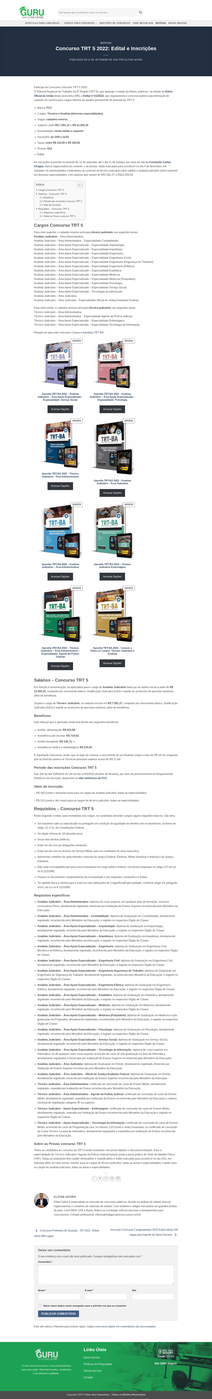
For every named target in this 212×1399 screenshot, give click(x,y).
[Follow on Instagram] (185, 2)
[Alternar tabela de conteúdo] (78, 185)
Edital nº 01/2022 (93, 95)
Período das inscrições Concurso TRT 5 (63, 201)
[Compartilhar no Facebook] (94, 1178)
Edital (40, 154)
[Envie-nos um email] (191, 2)
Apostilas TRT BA (93, 332)
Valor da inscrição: (52, 205)
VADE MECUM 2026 (143, 23)
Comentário (45, 1261)
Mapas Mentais (177, 23)
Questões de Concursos (114, 23)
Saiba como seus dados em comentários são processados (121, 1326)
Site (134, 1290)
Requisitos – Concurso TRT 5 (53, 208)
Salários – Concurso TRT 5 (52, 194)
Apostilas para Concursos (42, 23)
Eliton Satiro (133, 59)
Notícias (161, 23)
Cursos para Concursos (79, 23)
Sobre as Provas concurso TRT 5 (60, 216)
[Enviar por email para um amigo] (106, 1178)
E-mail (89, 1290)
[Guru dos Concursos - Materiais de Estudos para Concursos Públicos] (35, 12)
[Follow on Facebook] (182, 2)
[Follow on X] (188, 2)
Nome (42, 1290)
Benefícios (49, 197)
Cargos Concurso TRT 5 (51, 190)
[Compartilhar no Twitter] (100, 1178)
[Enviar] (140, 12)
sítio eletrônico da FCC (93, 778)
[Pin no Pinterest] (112, 1178)
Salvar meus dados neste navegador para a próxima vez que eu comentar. (85, 1305)
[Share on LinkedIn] (118, 1178)
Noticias (105, 43)
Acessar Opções (60, 409)
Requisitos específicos (54, 212)
